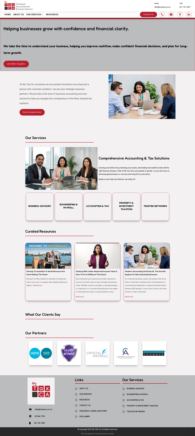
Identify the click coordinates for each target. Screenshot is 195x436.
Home (8, 14)
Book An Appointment (32, 112)
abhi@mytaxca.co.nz (162, 7)
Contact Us (148, 14)
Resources (52, 14)
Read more (38, 285)
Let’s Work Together (16, 64)
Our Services (33, 14)
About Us (18, 14)
